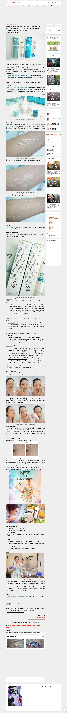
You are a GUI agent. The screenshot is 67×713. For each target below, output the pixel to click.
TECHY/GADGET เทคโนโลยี (25, 5)
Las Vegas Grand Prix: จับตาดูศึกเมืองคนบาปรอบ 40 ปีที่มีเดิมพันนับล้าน (55, 114)
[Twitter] (55, 2)
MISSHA (50, 225)
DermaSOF (51, 222)
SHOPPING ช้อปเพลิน (35, 5)
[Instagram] (52, 2)
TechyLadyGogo (16, 2)
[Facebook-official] (50, 2)
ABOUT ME (57, 5)
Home (8, 5)
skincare (14, 24)
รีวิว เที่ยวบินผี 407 (52, 65)
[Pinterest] (53, 2)
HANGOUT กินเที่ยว (44, 5)
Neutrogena (51, 227)
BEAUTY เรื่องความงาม (15, 5)
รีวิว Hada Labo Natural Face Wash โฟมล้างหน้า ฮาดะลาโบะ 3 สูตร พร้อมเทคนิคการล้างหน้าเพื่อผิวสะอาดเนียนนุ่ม (53, 182)
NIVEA (50, 228)
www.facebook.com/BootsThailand (15, 612)
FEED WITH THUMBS (51, 109)
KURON (50, 223)
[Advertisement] (33, 15)
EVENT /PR (51, 5)
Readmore (50, 72)
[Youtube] (48, 2)
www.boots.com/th (40, 617)
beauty (10, 24)
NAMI (50, 226)
